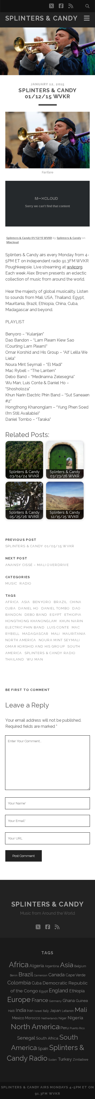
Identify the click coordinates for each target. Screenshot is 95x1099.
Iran (30, 1010)
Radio (25, 583)
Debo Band (36, 615)
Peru (65, 1027)
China (75, 602)
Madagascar (35, 634)
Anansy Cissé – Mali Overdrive (37, 565)
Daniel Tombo (55, 608)
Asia (26, 602)
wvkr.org (74, 267)
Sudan (52, 1059)
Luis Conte (58, 627)
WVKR (54, 1093)
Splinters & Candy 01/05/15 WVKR (39, 546)
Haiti (11, 1011)
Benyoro (42, 602)
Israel (38, 1011)
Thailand (14, 659)
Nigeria (75, 1017)
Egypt (56, 615)
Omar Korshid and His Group (35, 646)
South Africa (47, 1038)
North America (20, 640)
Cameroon (40, 975)
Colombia (19, 983)
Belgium (80, 966)
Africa (12, 602)
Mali (55, 634)
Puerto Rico (77, 1028)
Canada (56, 974)
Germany (55, 1001)
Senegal (26, 1038)
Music (11, 583)
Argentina (52, 966)
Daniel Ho (28, 608)
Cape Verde (75, 975)
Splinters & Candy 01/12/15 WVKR (29, 238)
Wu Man (35, 659)
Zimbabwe (80, 1059)
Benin (13, 975)
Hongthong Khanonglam (31, 621)
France (40, 1000)
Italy (46, 1011)
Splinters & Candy (41, 18)
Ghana (69, 1000)
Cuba (10, 608)
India (21, 1010)
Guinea (82, 1000)
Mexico (18, 1018)
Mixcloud (12, 242)
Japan (55, 1010)
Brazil (60, 602)
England (58, 991)
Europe (19, 999)
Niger (63, 1018)
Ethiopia (72, 615)
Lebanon (68, 1011)
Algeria (36, 965)
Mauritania (74, 634)
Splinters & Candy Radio (50, 653)
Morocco (32, 1018)
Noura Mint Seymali (59, 640)
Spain (43, 1048)
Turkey (65, 1059)
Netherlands (49, 1018)
